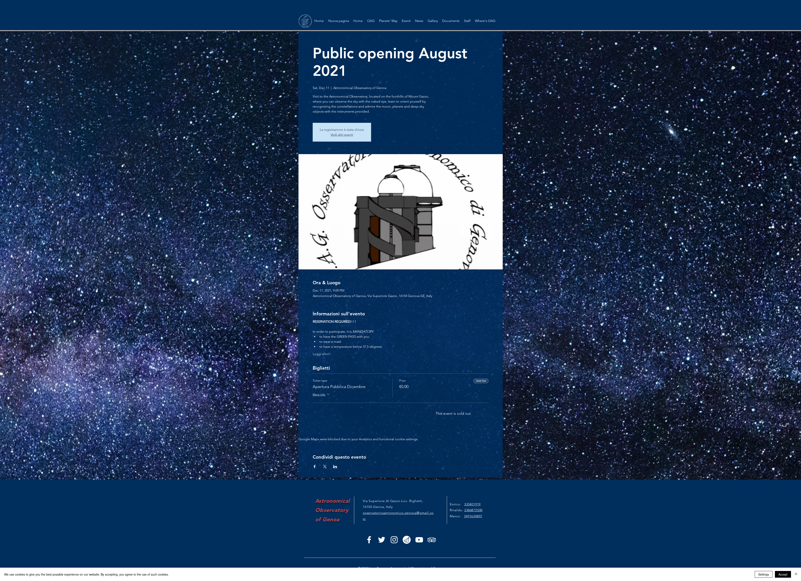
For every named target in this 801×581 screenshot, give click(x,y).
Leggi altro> (322, 354)
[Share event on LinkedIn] (335, 466)
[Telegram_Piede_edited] (406, 539)
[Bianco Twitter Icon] (381, 539)
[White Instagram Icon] (394, 539)
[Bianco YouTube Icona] (419, 539)
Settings (763, 574)
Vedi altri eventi (342, 135)
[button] (406, 20)
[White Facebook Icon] (369, 539)
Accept (782, 574)
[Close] (795, 574)
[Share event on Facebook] (315, 466)
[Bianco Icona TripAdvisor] (431, 539)
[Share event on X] (325, 466)
